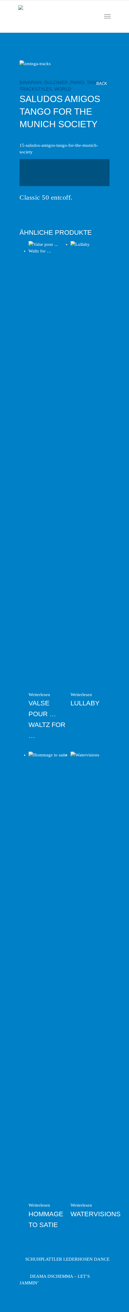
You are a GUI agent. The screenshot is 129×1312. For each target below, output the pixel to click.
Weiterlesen (39, 694)
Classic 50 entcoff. (46, 197)
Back (102, 83)
